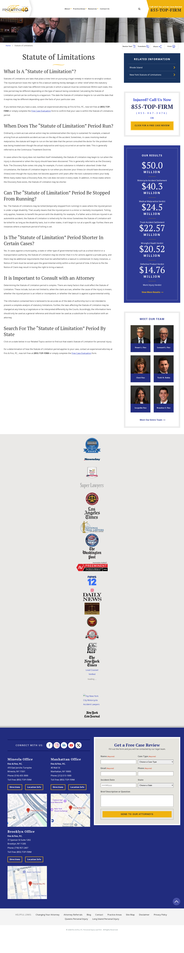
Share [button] (155, 46)
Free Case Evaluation (41, 111)
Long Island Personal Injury (105, 918)
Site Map (130, 914)
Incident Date (108, 779)
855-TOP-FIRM (165, 10)
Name (108, 756)
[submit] (139, 9)
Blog (89, 914)
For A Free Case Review (152, 125)
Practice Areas (79, 9)
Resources (92, 9)
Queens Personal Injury (76, 918)
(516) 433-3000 (21, 775)
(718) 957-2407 (21, 847)
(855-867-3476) (152, 113)
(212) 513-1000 (64, 775)
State (140, 779)
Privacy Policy (160, 914)
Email (107, 768)
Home (8, 45)
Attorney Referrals (73, 914)
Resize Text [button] (128, 46)
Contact (99, 914)
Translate (142, 46)
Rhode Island (136, 67)
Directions (15, 787)
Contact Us (104, 9)
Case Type (147, 756)
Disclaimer (144, 914)
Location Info (34, 787)
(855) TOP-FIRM (24, 779)
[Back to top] (176, 901)
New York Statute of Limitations (145, 74)
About (67, 9)
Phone (145, 768)
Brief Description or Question (115, 791)
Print (169, 46)
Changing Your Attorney (47, 914)
